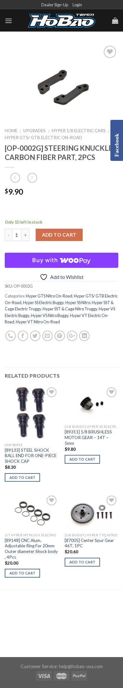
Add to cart (59, 235)
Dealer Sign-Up (54, 4)
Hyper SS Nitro (77, 302)
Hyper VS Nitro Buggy (49, 315)
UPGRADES (34, 130)
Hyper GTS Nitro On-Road (49, 295)
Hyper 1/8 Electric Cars (79, 130)
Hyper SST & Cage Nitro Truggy (70, 308)
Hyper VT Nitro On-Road (38, 321)
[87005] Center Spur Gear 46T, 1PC (89, 543)
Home (11, 130)
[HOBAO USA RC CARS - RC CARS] (61, 20)
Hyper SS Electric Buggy (43, 302)
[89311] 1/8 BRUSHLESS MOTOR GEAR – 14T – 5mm (88, 437)
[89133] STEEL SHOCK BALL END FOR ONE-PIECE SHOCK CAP (30, 456)
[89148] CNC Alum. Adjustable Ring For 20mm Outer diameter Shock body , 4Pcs (31, 549)
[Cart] (115, 20)
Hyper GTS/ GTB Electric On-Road (43, 137)
